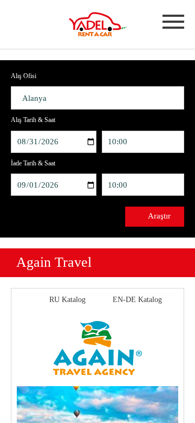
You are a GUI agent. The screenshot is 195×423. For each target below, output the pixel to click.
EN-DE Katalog (137, 300)
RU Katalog (67, 300)
